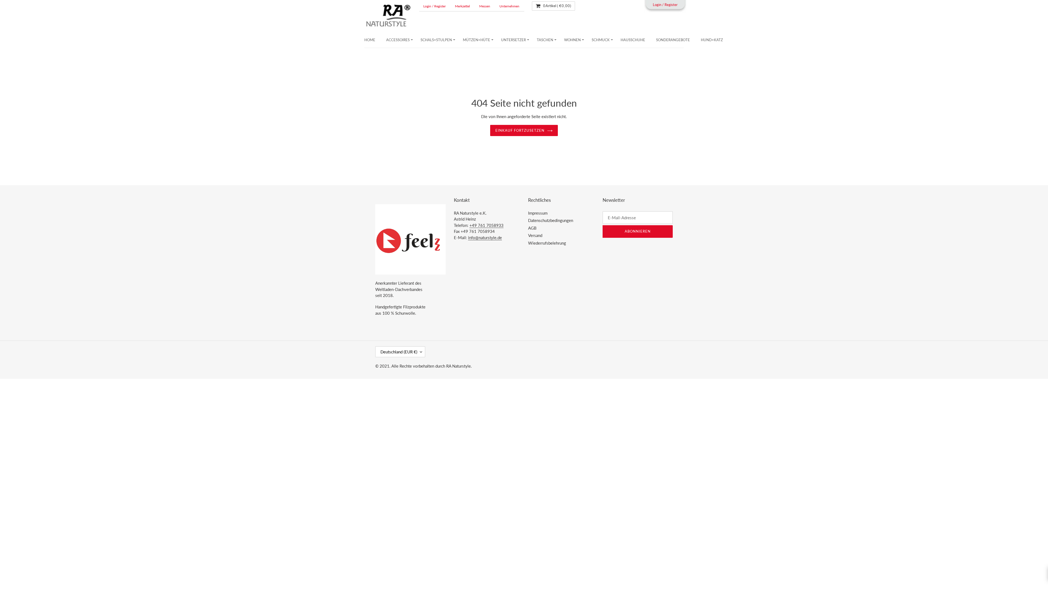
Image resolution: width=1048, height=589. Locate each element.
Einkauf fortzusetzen (520, 130)
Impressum (537, 213)
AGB (532, 228)
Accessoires (398, 40)
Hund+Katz (712, 40)
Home (369, 40)
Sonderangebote (673, 40)
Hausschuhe (633, 40)
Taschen (545, 40)
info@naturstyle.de (485, 237)
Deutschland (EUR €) (398, 351)
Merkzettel (462, 6)
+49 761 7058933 (486, 225)
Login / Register (434, 6)
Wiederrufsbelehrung (547, 243)
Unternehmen (509, 6)
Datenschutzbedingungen (550, 220)
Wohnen (572, 40)
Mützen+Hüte (476, 40)
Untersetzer (513, 40)
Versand (535, 235)
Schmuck (601, 40)
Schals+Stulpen (436, 40)
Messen (484, 6)
